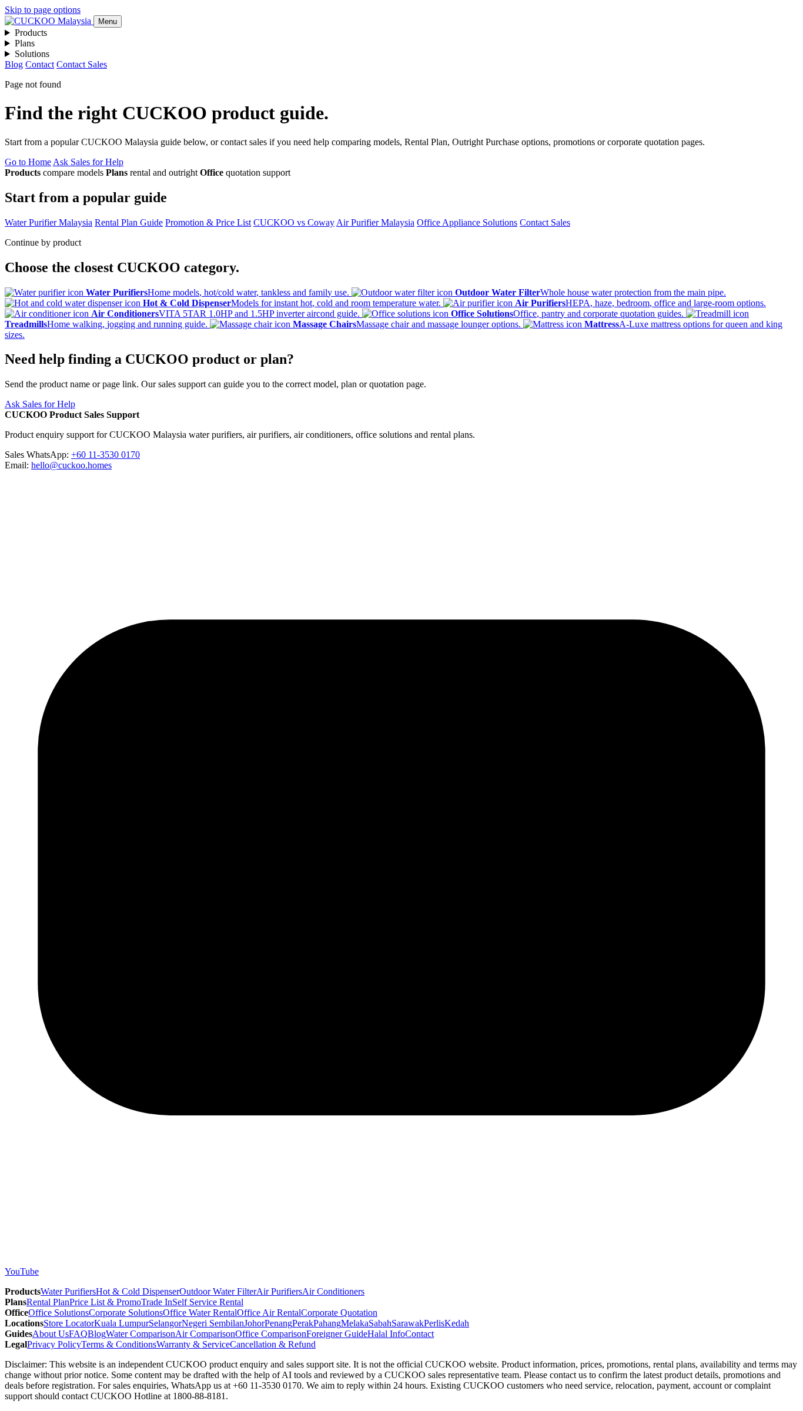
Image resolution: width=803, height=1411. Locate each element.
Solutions (32, 54)
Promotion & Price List (208, 222)
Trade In (156, 1302)
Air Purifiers (279, 1291)
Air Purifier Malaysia (375, 222)
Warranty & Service (193, 1344)
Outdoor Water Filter (217, 1291)
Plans (25, 43)
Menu (107, 21)
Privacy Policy (54, 1344)
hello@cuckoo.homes (71, 465)
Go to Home (28, 162)
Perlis (434, 1323)
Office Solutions (58, 1313)
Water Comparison (140, 1334)
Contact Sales (81, 64)
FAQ (78, 1334)
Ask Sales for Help (88, 162)
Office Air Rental (269, 1313)
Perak (302, 1323)
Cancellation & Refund (273, 1344)
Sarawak (408, 1323)
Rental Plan (47, 1302)
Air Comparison (205, 1334)
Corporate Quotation (339, 1313)
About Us (50, 1334)
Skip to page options (43, 10)
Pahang (327, 1323)
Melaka (355, 1323)
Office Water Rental (200, 1313)
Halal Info (386, 1334)
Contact (39, 64)
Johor (254, 1323)
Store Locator (69, 1323)
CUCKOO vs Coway (293, 222)
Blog (14, 64)
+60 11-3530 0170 (105, 455)
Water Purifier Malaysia (48, 222)
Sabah (380, 1323)
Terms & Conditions (118, 1344)
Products (31, 33)
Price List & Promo (105, 1302)
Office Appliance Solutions (467, 222)
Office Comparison (270, 1334)
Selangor (165, 1323)
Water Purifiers (68, 1291)
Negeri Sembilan (213, 1323)
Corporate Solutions (126, 1313)
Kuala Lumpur (121, 1323)
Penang (278, 1323)
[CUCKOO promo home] (49, 21)
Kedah (456, 1323)
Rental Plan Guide (129, 222)
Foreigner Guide (336, 1334)
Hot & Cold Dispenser (137, 1291)
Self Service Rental (207, 1302)
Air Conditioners (333, 1291)
